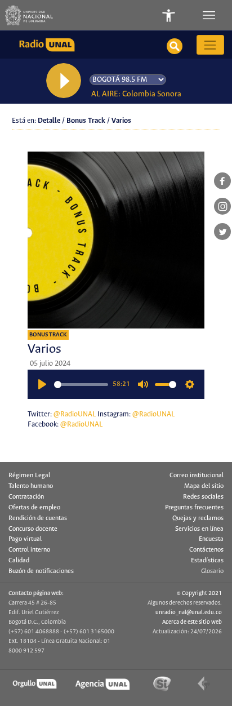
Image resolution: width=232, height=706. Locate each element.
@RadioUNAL (74, 414)
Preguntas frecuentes (194, 507)
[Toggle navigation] (210, 15)
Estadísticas (207, 560)
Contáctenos (206, 550)
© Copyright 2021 (199, 593)
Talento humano (30, 486)
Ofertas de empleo (34, 507)
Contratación (26, 497)
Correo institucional (196, 475)
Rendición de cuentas (37, 518)
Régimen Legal (29, 475)
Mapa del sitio (204, 486)
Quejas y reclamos (198, 518)
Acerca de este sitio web (192, 622)
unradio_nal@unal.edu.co (188, 612)
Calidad (18, 560)
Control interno (29, 550)
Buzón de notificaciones (41, 571)
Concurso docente (32, 529)
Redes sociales (203, 497)
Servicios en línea (199, 529)
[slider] (81, 384)
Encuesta (211, 539)
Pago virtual (25, 539)
